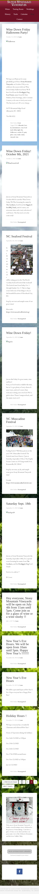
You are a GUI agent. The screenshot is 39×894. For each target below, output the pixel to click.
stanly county (20, 135)
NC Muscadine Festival (15, 420)
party (25, 132)
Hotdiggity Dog (23, 564)
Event (19, 123)
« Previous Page (10, 782)
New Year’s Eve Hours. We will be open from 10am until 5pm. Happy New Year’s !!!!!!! (17, 647)
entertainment (16, 128)
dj (10, 128)
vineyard (12, 137)
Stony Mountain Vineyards (19, 3)
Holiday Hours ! (16, 715)
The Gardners (10, 205)
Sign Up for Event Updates (20, 851)
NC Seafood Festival (19, 236)
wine (17, 137)
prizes (11, 135)
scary (15, 135)
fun (22, 130)
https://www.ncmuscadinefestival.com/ (19, 483)
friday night (17, 130)
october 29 (20, 132)
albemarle (21, 125)
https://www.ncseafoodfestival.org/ (18, 312)
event (22, 128)
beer (25, 125)
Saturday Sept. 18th (18, 503)
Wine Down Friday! (18, 333)
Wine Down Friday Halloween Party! (18, 31)
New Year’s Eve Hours (16, 679)
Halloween (13, 132)
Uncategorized (22, 222)
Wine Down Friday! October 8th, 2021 (18, 152)
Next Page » (8, 786)
